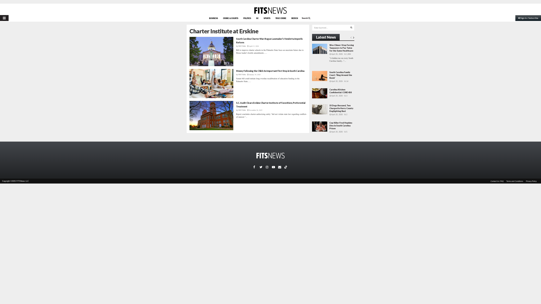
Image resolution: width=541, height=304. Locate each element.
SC (257, 18)
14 (347, 81)
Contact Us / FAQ (497, 181)
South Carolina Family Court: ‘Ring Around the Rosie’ (340, 75)
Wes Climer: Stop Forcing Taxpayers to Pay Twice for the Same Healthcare (341, 48)
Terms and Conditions (514, 181)
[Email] (281, 167)
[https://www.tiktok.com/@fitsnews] (286, 167)
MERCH (294, 18)
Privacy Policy (531, 181)
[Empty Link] (351, 37)
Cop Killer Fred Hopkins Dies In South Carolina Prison (340, 126)
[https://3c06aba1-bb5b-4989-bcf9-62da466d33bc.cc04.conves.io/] (270, 10)
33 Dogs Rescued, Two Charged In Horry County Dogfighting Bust (341, 108)
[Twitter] (263, 167)
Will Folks (242, 46)
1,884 (348, 54)
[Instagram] (269, 167)
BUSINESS (213, 18)
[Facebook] (256, 167)
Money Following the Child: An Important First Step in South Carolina (270, 71)
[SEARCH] (351, 27)
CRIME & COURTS (230, 18)
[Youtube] (275, 167)
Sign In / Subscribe (529, 18)
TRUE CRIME (280, 18)
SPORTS (267, 18)
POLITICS (247, 18)
